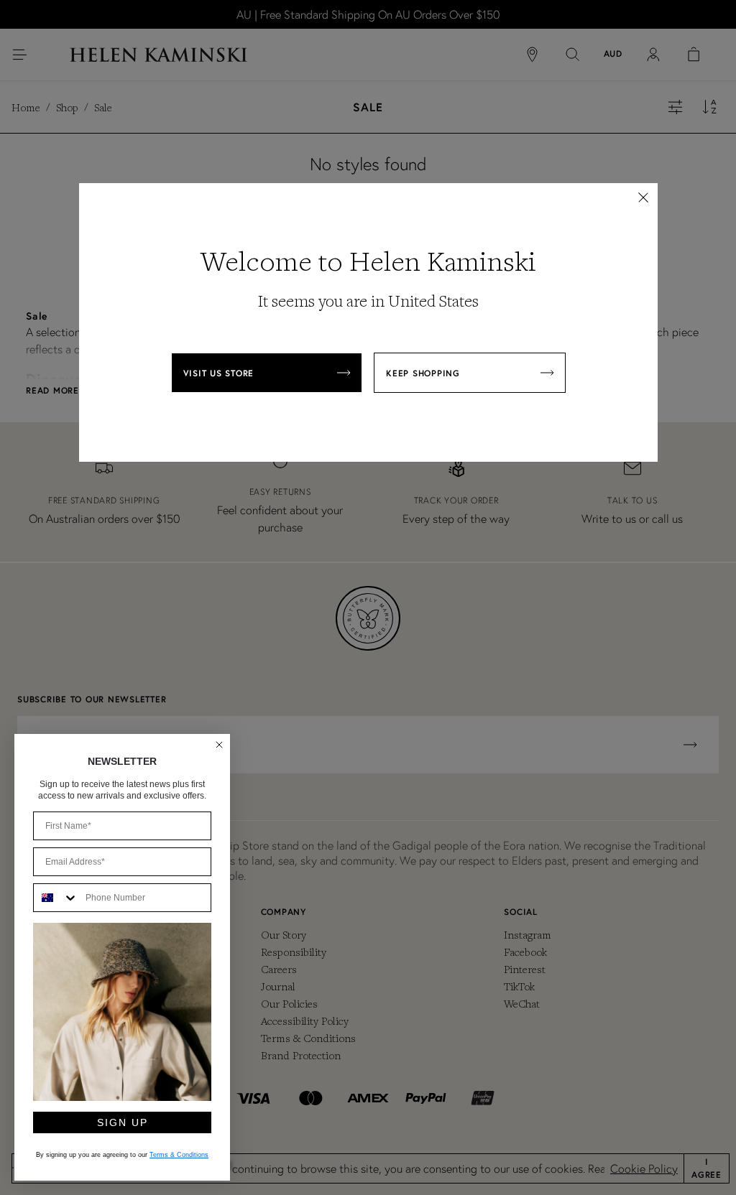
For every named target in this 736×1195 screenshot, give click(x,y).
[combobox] (56, 897)
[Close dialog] (219, 745)
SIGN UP (122, 1122)
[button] (643, 197)
